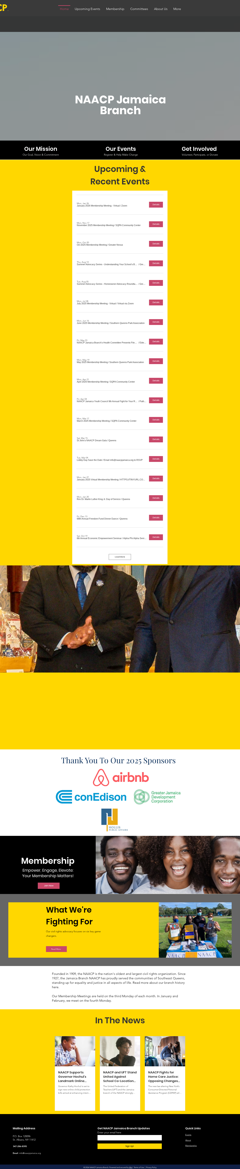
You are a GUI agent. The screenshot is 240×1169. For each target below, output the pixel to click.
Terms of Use (139, 1167)
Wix (130, 1167)
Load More (120, 556)
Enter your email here (109, 1132)
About (188, 1140)
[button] (98, 206)
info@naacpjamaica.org (30, 1153)
